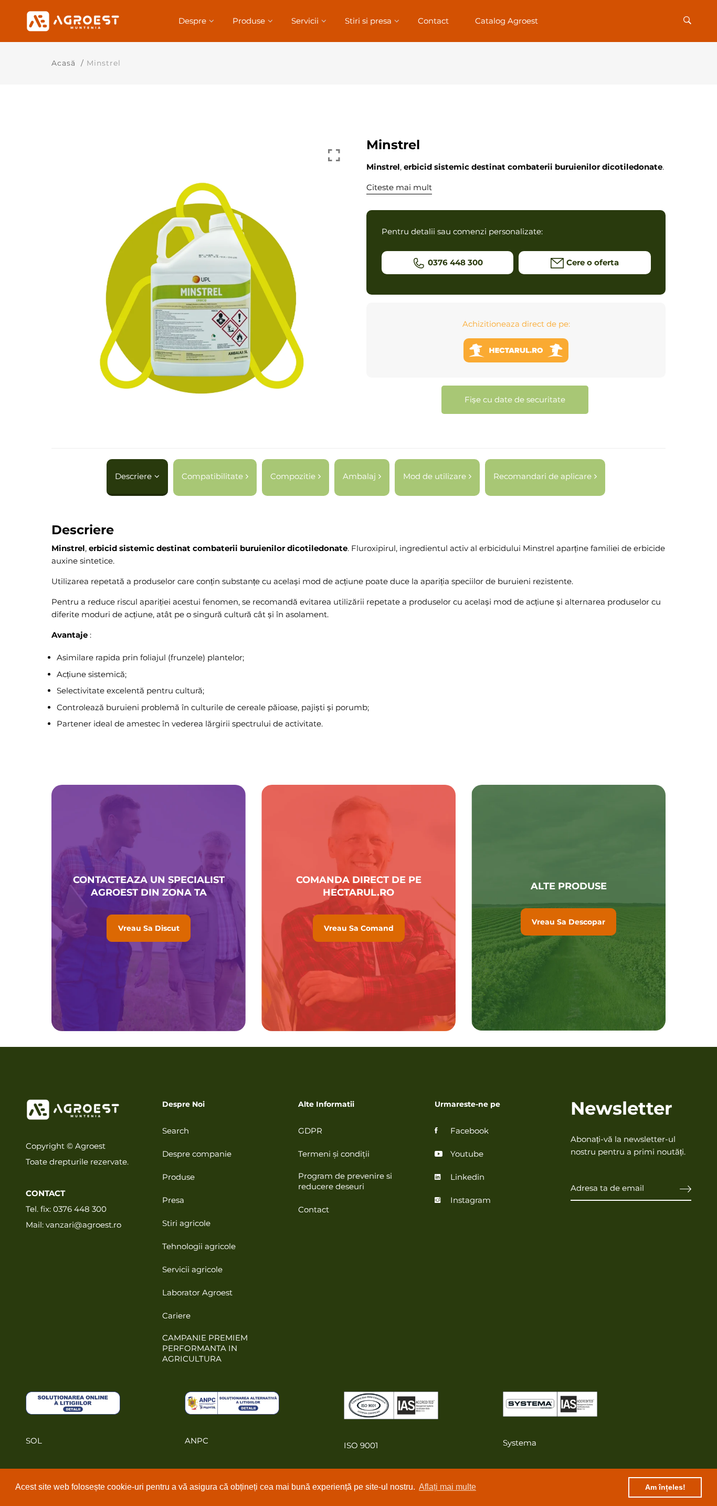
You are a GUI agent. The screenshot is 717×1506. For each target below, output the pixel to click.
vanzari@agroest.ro (83, 1225)
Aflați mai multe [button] (447, 1486)
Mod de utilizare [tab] (434, 476)
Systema (519, 1443)
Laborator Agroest (197, 1292)
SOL (34, 1441)
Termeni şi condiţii (334, 1154)
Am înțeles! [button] (665, 1487)
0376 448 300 (455, 262)
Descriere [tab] (133, 476)
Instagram (470, 1200)
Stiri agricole (186, 1223)
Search (175, 1131)
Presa (173, 1200)
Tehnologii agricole (199, 1246)
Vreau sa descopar (568, 908)
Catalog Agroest (506, 21)
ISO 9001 (361, 1445)
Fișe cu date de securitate (515, 399)
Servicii (305, 21)
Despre (192, 21)
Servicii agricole (192, 1269)
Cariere (176, 1316)
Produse (249, 21)
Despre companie (196, 1154)
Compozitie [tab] (292, 476)
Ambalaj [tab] (359, 476)
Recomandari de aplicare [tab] (542, 476)
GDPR (310, 1131)
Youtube (466, 1154)
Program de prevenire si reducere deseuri (345, 1181)
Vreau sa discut (148, 908)
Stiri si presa (368, 21)
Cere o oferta (592, 262)
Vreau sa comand (358, 908)
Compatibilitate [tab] (212, 476)
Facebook (469, 1131)
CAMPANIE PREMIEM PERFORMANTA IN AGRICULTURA (205, 1348)
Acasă (63, 63)
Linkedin (467, 1177)
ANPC (196, 1441)
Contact (433, 21)
